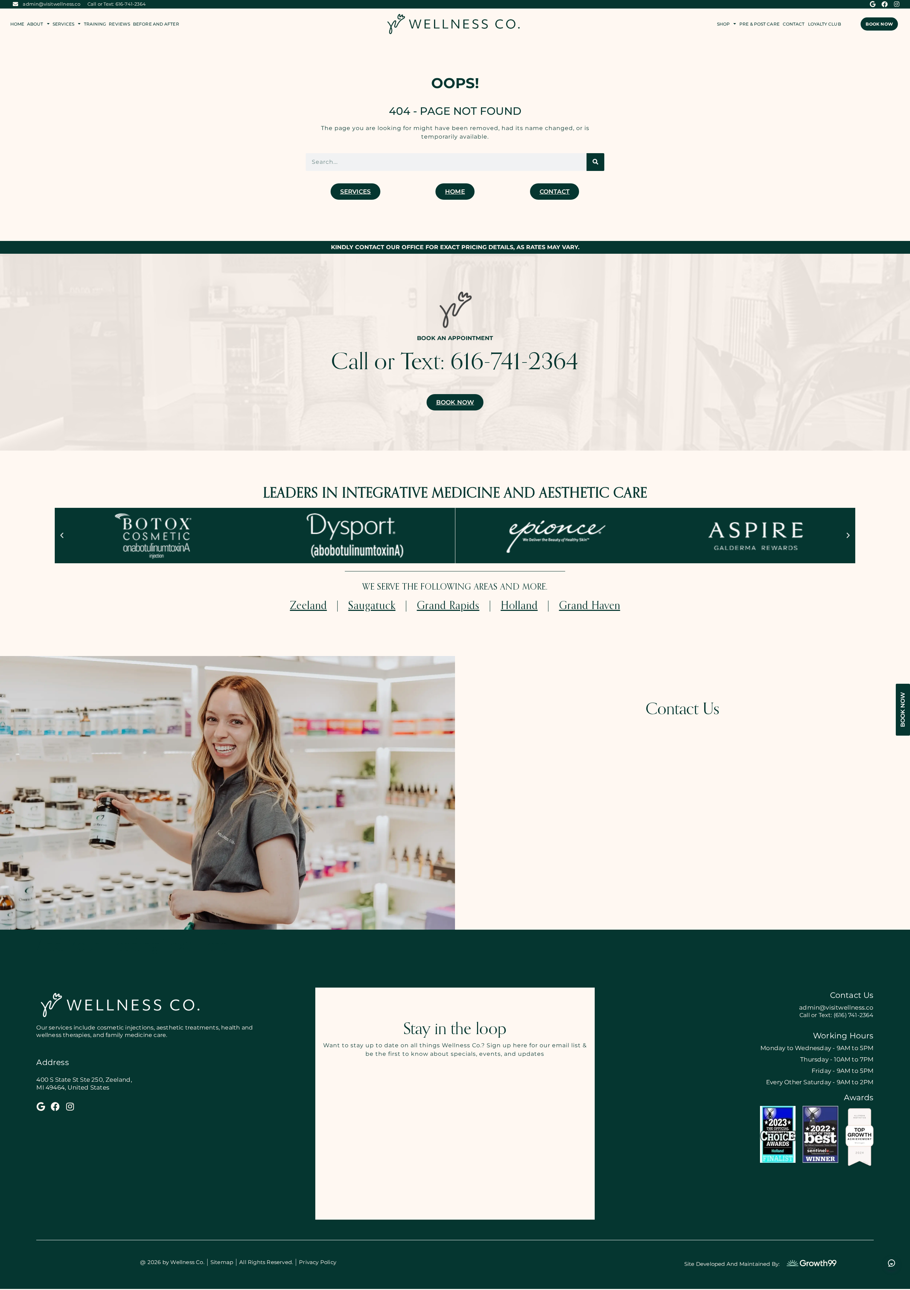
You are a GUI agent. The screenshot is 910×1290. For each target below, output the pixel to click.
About (35, 24)
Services (64, 24)
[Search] (595, 162)
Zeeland (308, 606)
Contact (794, 24)
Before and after (156, 24)
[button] (61, 535)
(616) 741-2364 (853, 1015)
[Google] (872, 4)
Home (17, 24)
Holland (519, 606)
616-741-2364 (514, 363)
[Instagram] (897, 4)
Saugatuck (372, 606)
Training (95, 24)
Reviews (119, 24)
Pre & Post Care (759, 24)
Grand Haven (589, 606)
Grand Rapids (448, 606)
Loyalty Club (824, 24)
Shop (723, 24)
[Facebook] (884, 4)
